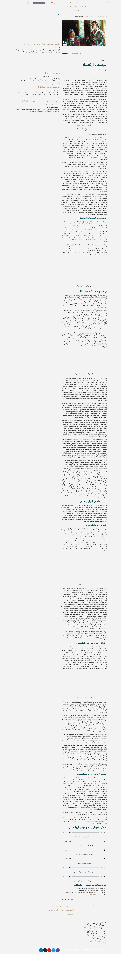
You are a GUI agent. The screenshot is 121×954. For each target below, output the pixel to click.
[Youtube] (49, 950)
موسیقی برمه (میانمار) (49, 87)
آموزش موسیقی (53, 910)
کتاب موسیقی (68, 2)
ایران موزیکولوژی (102, 16)
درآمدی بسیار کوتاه (80, 6)
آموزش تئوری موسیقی (67, 910)
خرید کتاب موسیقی (56, 906)
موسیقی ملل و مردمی (90, 16)
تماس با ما (76, 10)
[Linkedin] (41, 950)
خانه (86, 2)
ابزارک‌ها (69, 6)
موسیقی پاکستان (51, 73)
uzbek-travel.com (93, 894)
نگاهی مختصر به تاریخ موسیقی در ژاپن (41, 44)
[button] (28, 2)
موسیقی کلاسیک (68, 906)
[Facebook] (58, 950)
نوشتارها (79, 2)
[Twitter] (53, 950)
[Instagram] (45, 950)
